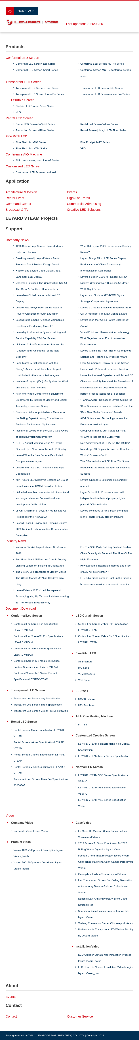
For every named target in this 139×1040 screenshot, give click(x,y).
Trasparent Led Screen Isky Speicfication (37, 698)
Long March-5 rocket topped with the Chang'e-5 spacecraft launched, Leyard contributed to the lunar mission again (38, 369)
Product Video (21, 841)
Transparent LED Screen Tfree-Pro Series (40, 94)
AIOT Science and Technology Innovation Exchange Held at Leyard (104, 421)
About (12, 985)
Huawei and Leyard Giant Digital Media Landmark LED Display (38, 273)
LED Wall (82, 690)
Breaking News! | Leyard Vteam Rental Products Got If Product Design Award (38, 261)
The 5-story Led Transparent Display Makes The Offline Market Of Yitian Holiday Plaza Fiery (41, 578)
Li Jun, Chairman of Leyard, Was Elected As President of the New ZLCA (41, 513)
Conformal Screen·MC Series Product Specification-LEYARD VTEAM (35, 676)
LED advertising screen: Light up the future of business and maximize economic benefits (106, 581)
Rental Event (15, 198)
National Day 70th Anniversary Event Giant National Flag (102, 901)
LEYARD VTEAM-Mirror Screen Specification (103, 756)
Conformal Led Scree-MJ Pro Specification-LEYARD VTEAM (38, 639)
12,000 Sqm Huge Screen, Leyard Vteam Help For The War (39, 249)
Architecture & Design (21, 192)
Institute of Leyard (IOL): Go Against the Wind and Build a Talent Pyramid (42, 384)
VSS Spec (84, 680)
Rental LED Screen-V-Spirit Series (35, 124)
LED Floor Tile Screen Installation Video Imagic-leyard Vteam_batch (105, 970)
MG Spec (83, 667)
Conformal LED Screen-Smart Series (37, 69)
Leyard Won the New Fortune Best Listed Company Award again (39, 458)
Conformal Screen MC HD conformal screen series (105, 72)
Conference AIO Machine (24, 154)
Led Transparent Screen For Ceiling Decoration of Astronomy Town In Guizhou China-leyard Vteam (105, 886)
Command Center (18, 204)
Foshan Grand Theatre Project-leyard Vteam (103, 855)
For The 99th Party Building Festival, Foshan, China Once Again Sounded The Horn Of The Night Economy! (106, 553)
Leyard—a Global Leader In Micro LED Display (38, 298)
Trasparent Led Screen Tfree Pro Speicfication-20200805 (41, 782)
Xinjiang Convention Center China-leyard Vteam (105, 923)
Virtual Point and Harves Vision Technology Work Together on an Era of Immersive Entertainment (104, 338)
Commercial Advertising (84, 204)
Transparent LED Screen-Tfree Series (37, 88)
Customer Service (80, 1016)
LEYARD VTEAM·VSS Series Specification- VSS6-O (102, 790)
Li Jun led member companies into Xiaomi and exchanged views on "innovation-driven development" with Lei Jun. (42, 498)
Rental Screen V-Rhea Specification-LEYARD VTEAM (39, 757)
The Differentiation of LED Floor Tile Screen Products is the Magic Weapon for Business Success (105, 467)
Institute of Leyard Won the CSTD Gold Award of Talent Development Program (42, 433)
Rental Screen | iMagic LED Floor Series (103, 130)
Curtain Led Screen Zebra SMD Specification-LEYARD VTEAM (104, 639)
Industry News (16, 541)
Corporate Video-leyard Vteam (31, 831)
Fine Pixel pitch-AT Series (95, 142)
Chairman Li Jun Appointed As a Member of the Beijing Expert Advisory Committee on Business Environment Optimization (41, 418)
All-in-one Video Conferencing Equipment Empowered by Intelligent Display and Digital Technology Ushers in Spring (41, 399)
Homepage (26, 10)
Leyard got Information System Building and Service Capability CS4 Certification (41, 335)
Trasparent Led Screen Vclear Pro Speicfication (41, 710)
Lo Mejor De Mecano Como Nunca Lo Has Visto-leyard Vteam (102, 834)
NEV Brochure (86, 705)
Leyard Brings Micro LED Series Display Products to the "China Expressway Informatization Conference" (103, 264)
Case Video (83, 822)
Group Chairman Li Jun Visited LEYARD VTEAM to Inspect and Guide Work (103, 433)
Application (18, 181)
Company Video (22, 822)
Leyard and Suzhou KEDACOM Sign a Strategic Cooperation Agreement (102, 298)
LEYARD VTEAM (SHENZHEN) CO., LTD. (60, 1035)
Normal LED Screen (89, 767)
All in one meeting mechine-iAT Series (37, 160)
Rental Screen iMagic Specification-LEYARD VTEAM (39, 733)
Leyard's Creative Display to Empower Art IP (105, 307)
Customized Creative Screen (95, 735)
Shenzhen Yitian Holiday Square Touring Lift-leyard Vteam (103, 914)
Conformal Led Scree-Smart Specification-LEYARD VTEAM (38, 651)
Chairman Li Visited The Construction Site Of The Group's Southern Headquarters (41, 285)
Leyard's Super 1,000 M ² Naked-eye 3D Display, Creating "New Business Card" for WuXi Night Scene (104, 282)
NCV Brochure (86, 699)
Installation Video (87, 946)
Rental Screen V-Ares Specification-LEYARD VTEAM (39, 745)
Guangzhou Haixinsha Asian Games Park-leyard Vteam (105, 864)
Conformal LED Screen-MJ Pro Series (102, 63)
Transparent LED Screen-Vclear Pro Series (105, 94)
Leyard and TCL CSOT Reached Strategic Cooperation (40, 470)
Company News (17, 240)
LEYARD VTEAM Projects (32, 218)
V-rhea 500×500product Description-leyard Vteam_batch (38, 865)
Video (10, 815)
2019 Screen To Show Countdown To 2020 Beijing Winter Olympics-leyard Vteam (102, 846)
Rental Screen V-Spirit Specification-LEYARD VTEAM (39, 769)
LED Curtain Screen (20, 100)
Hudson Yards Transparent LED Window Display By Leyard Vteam (105, 932)
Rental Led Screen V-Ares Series (99, 124)
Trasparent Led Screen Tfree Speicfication (38, 704)
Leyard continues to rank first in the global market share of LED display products (104, 513)
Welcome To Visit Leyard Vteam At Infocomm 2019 (41, 550)
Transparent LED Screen (23, 82)
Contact (14, 1005)
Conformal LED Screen (22, 58)
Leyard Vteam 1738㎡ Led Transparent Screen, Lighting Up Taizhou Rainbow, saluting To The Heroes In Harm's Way (42, 596)
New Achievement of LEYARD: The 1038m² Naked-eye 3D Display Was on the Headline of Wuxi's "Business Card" (106, 449)
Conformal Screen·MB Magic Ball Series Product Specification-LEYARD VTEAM (37, 663)
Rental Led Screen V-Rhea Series (35, 130)
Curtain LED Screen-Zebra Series (35, 106)
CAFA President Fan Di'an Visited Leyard (103, 313)
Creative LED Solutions (84, 209)
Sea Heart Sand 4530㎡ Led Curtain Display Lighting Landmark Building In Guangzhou (41, 562)
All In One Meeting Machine (94, 716)
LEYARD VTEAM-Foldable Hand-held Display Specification (104, 746)
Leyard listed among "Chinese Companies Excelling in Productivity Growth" (40, 322)
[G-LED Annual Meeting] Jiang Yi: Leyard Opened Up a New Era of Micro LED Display (41, 445)
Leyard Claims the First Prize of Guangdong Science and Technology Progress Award (105, 353)
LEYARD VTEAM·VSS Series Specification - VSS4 (103, 802)
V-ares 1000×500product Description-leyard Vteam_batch (39, 853)
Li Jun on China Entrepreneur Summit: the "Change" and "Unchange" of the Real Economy (40, 350)
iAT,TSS (82, 724)
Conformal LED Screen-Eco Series (35, 63)
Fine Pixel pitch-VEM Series (31, 148)
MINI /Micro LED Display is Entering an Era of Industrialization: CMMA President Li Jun (42, 482)
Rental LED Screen (19, 118)
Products (15, 46)
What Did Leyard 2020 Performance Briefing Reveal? (105, 249)
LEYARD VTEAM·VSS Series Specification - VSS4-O (103, 778)
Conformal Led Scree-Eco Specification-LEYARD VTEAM (36, 626)
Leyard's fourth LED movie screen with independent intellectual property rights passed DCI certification (102, 498)
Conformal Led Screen (26, 615)
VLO (18, 112)
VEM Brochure (86, 673)
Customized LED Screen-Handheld (36, 172)
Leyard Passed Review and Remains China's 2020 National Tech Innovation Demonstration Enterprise (42, 529)
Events (72, 192)
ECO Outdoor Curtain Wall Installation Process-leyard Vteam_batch (105, 957)
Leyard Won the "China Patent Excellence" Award (104, 322)
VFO (83, 148)
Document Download (21, 608)
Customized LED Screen (23, 166)
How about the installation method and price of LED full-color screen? (105, 568)
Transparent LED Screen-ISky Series (101, 88)
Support (14, 228)
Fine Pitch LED (16, 136)
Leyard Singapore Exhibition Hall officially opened (103, 482)
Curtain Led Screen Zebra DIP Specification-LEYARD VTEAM (103, 626)
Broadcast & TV (17, 209)
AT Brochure (85, 661)
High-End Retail (78, 198)
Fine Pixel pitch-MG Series (31, 142)
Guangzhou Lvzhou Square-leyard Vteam (102, 874)
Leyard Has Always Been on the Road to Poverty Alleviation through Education (39, 310)
